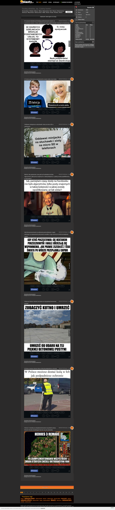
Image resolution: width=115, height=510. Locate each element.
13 (57, 492)
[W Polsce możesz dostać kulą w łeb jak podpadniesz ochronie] (47, 390)
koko (78, 26)
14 (60, 492)
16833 (87, 9)
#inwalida (56, 412)
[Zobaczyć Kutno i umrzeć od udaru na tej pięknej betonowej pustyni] (47, 328)
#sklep (32, 63)
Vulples (82, 46)
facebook (22, 501)
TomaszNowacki (80, 28)
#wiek (46, 109)
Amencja (83, 45)
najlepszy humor (35, 500)
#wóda (38, 286)
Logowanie (77, 2)
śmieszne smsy (28, 501)
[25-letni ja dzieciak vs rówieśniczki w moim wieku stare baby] (47, 93)
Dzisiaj (87, 39)
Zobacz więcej (81, 19)
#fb (45, 216)
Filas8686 (91, 44)
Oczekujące (56, 2)
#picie (43, 286)
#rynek (43, 353)
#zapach (49, 286)
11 (51, 492)
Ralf (87, 45)
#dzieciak (57, 109)
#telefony (57, 159)
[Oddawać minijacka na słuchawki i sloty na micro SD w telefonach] (47, 142)
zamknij (112, 507)
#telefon (38, 159)
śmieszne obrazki (46, 500)
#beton (37, 353)
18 (72, 492)
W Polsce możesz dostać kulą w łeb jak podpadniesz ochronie (40, 368)
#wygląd (51, 109)
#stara (56, 216)
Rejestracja (78, 4)
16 (66, 492)
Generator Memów (67, 2)
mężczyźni (64, 498)
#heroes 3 (48, 467)
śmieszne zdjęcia (57, 498)
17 (69, 492)
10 (48, 492)
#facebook (40, 216)
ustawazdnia (78, 45)
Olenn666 (77, 46)
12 (54, 492)
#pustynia (50, 353)
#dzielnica (45, 63)
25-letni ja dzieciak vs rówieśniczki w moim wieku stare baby (40, 79)
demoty (53, 500)
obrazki (41, 500)
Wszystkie (92, 39)
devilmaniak (86, 44)
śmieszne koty (67, 500)
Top (38, 2)
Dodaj (50, 2)
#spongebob (56, 286)
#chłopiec (40, 109)
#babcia (33, 216)
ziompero (80, 44)
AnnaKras (78, 34)
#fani (42, 467)
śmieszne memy (29, 498)
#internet (50, 216)
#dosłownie (56, 353)
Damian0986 (91, 45)
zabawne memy (50, 498)
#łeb (51, 412)
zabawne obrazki (39, 498)
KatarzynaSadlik (80, 33)
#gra (31, 467)
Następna (45, 487)
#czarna (51, 63)
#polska (32, 412)
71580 (87, 12)
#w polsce (39, 412)
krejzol (78, 27)
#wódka (32, 286)
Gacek (76, 44)
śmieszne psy (59, 500)
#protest (32, 159)
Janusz (78, 37)
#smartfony (50, 159)
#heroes (36, 467)
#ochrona (45, 412)
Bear (78, 31)
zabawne (69, 498)
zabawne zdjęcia (26, 500)
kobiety (22, 498)
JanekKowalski (79, 32)
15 (63, 492)
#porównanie (32, 109)
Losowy (45, 2)
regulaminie (43, 508)
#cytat (44, 159)
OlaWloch (79, 35)
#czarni (57, 63)
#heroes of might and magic (58, 467)
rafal (78, 30)
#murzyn (38, 63)
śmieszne (44, 498)
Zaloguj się (26, 73)
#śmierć (32, 353)
